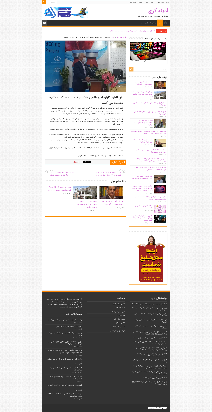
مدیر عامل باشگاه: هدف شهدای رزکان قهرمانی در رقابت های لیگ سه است (108, 172)
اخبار (147, 2)
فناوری (123, 323)
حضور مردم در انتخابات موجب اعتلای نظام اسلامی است (66, 377)
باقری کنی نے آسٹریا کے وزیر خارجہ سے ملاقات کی (64, 360)
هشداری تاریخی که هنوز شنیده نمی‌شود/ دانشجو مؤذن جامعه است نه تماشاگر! (149, 168)
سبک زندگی (121, 319)
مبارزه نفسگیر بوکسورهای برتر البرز (69, 326)
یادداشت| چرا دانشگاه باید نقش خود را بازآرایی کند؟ (142, 141)
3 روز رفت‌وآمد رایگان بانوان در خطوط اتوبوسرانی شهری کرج (150, 112)
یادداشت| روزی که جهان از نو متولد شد (143, 206)
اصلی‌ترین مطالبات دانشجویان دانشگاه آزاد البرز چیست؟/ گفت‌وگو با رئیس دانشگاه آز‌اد (150, 159)
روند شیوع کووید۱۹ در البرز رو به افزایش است (65, 319)
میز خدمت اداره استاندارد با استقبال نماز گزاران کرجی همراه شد (64, 395)
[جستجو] (44, 2)
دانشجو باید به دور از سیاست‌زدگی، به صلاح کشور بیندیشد (143, 122)
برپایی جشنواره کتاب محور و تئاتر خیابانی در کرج (65, 334)
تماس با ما (133, 2)
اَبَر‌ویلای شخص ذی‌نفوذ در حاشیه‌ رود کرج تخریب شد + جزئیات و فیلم (132, 31)
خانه (152, 2)
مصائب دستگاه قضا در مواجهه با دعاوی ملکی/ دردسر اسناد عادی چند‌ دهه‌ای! (149, 151)
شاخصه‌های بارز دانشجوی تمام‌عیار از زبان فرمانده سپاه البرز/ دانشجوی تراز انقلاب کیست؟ (148, 132)
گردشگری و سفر (119, 330)
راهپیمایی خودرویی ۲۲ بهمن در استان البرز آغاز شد (64, 386)
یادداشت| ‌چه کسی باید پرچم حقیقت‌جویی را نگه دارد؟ (112, 203)
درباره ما (141, 2)
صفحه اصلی (120, 37)
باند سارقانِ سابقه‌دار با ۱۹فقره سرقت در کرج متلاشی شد (66, 368)
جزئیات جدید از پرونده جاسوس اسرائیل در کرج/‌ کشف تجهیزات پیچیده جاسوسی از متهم (142, 188)
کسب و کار (121, 327)
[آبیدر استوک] (66, 12)
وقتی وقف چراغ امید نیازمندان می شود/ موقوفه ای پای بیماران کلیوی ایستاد (142, 217)
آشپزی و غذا (121, 304)
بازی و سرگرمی (120, 311)
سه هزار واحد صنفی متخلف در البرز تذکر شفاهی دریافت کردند (62, 172)
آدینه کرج (158, 11)
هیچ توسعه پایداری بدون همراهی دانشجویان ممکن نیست (141, 177)
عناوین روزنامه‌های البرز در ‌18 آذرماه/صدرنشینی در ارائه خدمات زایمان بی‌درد (149, 198)
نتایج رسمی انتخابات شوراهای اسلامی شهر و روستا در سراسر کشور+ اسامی (65, 351)
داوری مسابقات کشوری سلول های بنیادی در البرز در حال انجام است (65, 342)
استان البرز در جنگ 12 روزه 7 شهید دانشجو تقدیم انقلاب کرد (59, 189)
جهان (123, 315)
